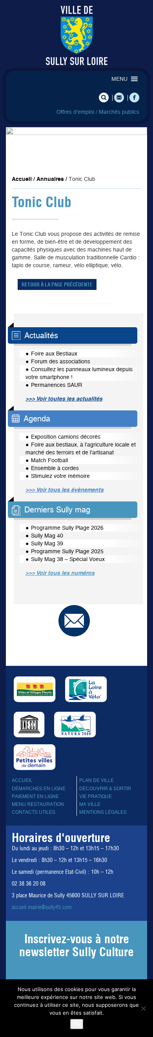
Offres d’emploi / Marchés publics (97, 112)
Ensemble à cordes (55, 468)
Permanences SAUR (56, 385)
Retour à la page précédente (57, 284)
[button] (119, 79)
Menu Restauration (38, 804)
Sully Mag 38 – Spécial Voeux (68, 559)
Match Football (49, 460)
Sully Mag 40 (47, 535)
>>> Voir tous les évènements (65, 490)
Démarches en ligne (39, 788)
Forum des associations (60, 361)
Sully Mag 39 (47, 543)
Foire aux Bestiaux (54, 353)
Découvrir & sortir (105, 788)
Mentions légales (103, 812)
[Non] (143, 1008)
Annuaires (50, 179)
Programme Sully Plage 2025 (67, 551)
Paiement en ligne (35, 796)
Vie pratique (95, 796)
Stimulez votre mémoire (60, 476)
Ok (76, 1024)
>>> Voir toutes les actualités (64, 398)
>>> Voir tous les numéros (60, 573)
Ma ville (89, 804)
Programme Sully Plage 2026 (67, 528)
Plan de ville (96, 780)
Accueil (22, 179)
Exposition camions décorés (65, 437)
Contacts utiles (33, 812)
